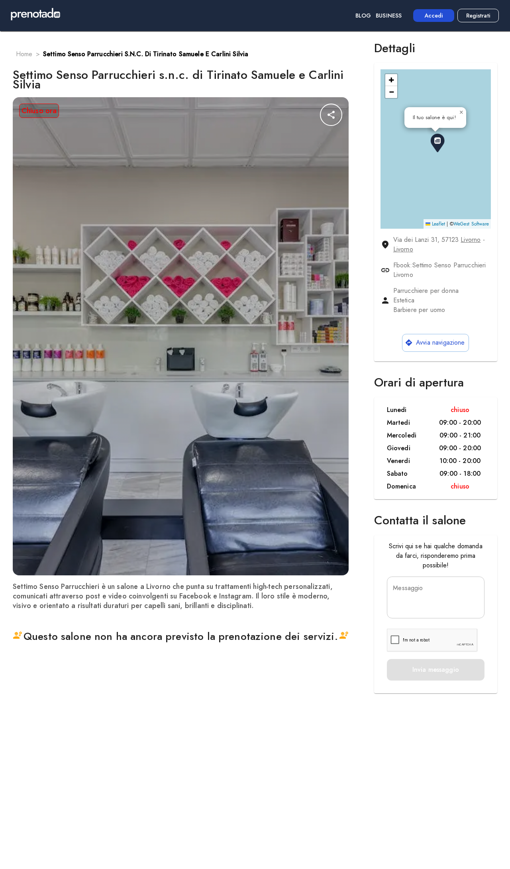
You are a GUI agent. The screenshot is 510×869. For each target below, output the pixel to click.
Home (24, 54)
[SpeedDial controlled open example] (331, 115)
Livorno (471, 239)
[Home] (35, 15)
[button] (437, 143)
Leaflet (437, 224)
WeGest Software (471, 224)
